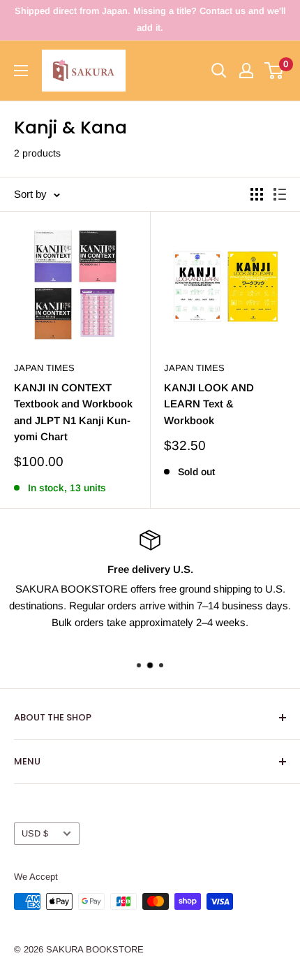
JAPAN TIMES (44, 368)
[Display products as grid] (256, 194)
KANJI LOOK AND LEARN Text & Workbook (209, 404)
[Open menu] (21, 70)
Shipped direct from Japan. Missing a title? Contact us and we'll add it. (150, 19)
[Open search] (219, 70)
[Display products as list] (279, 194)
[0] (274, 70)
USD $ (35, 833)
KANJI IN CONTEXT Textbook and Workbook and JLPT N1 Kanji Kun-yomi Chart (73, 412)
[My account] (246, 70)
